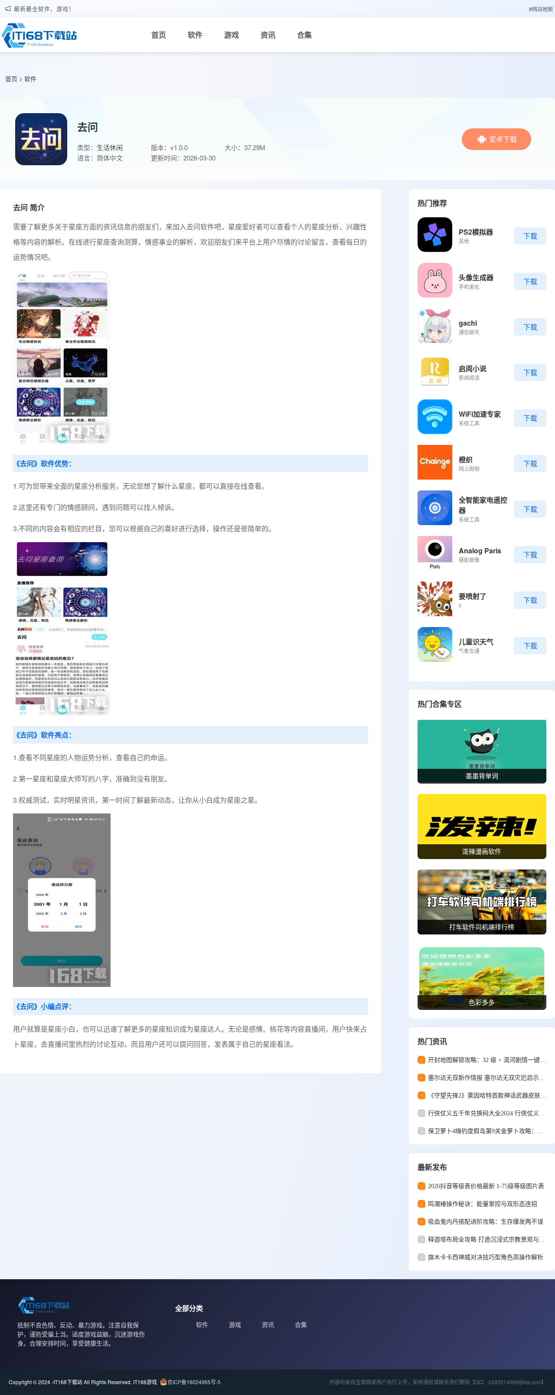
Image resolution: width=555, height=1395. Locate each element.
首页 (158, 34)
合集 (304, 34)
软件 (195, 34)
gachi (468, 323)
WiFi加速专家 (480, 414)
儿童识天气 (476, 642)
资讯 (268, 34)
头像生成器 (476, 277)
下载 (530, 236)
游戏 (231, 34)
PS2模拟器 (476, 232)
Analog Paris (480, 550)
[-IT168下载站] (39, 37)
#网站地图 (541, 9)
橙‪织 (466, 459)
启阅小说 (472, 368)
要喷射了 (472, 596)
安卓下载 (503, 139)
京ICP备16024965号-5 (194, 1381)
